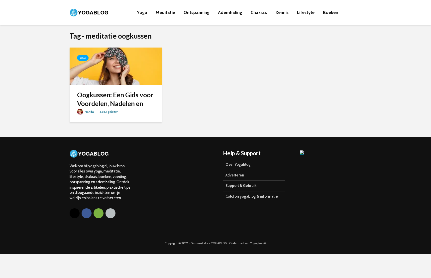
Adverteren (234, 175)
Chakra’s (259, 12)
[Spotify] (99, 213)
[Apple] (110, 213)
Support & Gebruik (240, 185)
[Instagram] (75, 213)
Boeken (330, 12)
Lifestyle (306, 12)
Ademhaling (230, 12)
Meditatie (165, 12)
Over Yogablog (238, 164)
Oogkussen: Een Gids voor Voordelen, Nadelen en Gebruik (115, 103)
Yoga (142, 12)
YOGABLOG (219, 243)
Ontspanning (197, 12)
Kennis (282, 12)
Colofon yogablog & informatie (251, 196)
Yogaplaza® (258, 243)
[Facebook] (87, 213)
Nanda (89, 111)
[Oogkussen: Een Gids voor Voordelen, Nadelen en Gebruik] (116, 65)
